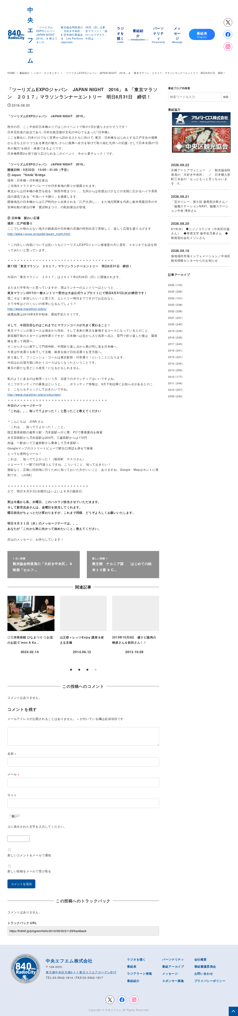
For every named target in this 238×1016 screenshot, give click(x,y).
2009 (171, 396)
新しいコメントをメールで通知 (29, 855)
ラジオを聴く (136, 959)
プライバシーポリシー (210, 981)
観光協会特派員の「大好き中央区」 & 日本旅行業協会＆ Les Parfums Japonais (72, 34)
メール (13, 774)
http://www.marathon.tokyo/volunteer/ (34, 394)
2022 (171, 311)
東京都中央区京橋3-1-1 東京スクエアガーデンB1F (81, 972)
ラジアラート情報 (139, 973)
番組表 (131, 966)
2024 (171, 298)
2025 (171, 291)
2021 (171, 318)
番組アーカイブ (173, 966)
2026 (171, 285)
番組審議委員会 (205, 966)
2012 (171, 376)
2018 (171, 337)
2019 (171, 331)
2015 (171, 357)
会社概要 (200, 959)
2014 (171, 363)
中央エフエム (113, 1010)
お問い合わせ (203, 973)
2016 (171, 350)
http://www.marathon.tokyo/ (27, 309)
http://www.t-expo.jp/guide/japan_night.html (38, 234)
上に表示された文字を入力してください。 (37, 826)
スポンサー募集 (173, 981)
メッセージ (170, 973)
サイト (12, 795)
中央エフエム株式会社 (69, 960)
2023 (171, 304)
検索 (225, 97)
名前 (11, 753)
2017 (171, 344)
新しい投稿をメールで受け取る (29, 871)
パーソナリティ (173, 959)
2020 (171, 324)
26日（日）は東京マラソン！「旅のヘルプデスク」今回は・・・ (96, 32)
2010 (171, 390)
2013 (171, 370)
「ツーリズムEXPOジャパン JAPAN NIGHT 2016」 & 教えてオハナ (47, 34)
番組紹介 (133, 981)
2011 (171, 383)
